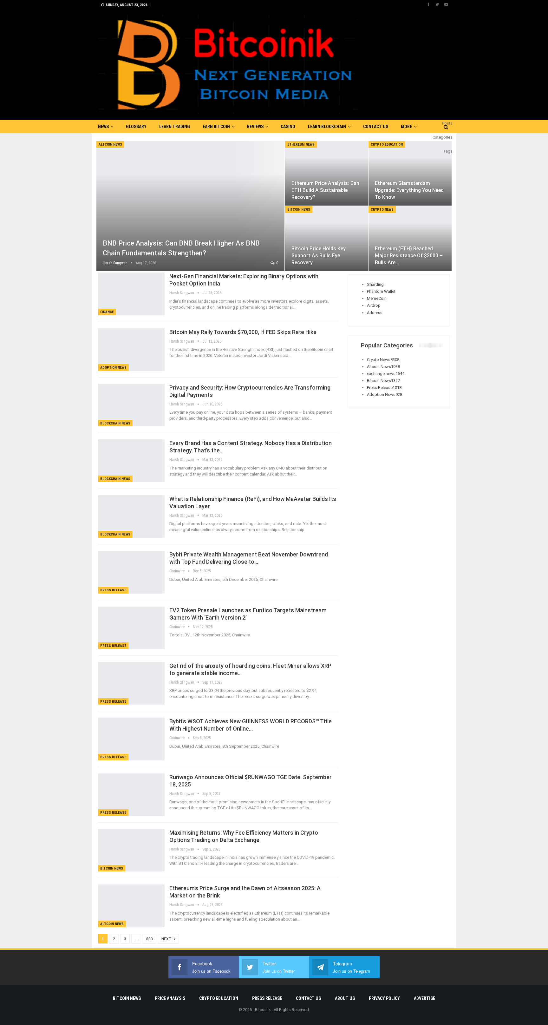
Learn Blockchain (327, 126)
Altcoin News (110, 144)
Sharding (375, 284)
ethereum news (301, 144)
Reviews (255, 126)
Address (374, 312)
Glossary (136, 126)
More (406, 126)
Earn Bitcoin (216, 126)
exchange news (385, 373)
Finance (107, 312)
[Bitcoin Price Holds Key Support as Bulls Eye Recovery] (326, 238)
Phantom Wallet (381, 291)
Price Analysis (170, 998)
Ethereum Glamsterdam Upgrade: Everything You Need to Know (409, 190)
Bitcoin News (298, 209)
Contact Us (375, 126)
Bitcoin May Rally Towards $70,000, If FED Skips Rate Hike (242, 332)
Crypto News (382, 209)
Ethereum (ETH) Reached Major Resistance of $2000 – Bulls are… (409, 256)
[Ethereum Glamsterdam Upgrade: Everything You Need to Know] (410, 173)
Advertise (424, 998)
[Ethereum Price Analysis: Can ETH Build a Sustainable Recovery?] (326, 173)
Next (167, 939)
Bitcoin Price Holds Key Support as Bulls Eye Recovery (318, 256)
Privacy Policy (384, 998)
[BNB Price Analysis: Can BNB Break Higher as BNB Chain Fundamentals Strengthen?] (190, 206)
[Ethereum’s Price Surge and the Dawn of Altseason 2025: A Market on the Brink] (131, 905)
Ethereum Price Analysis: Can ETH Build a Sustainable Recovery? (325, 190)
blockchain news (115, 423)
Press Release (113, 590)
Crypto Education (387, 144)
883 (149, 939)
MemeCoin (377, 298)
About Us (345, 998)
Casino (288, 126)
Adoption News (113, 367)
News (103, 126)
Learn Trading (174, 126)
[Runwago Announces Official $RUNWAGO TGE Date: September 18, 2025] (131, 794)
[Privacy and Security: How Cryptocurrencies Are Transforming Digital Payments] (131, 405)
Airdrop (374, 305)
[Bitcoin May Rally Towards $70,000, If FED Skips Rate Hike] (131, 349)
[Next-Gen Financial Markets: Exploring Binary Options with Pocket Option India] (131, 294)
